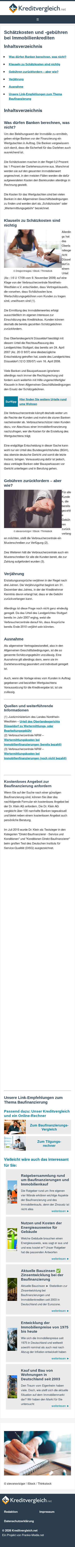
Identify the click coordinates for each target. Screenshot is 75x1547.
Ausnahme (16, 86)
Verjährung (16, 79)
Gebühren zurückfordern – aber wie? (33, 71)
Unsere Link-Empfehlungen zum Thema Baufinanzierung (35, 96)
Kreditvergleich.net (37, 8)
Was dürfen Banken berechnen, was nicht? (37, 57)
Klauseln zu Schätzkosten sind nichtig (34, 64)
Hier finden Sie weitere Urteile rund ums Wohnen (43, 401)
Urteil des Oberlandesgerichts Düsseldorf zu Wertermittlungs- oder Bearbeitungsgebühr (32, 726)
